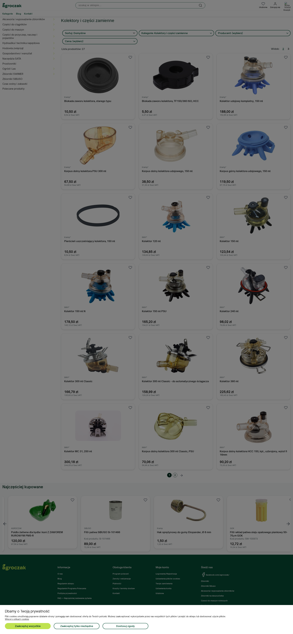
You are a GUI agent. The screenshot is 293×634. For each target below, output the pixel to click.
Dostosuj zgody (125, 626)
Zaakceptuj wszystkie (28, 626)
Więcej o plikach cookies (17, 619)
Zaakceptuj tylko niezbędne (76, 626)
